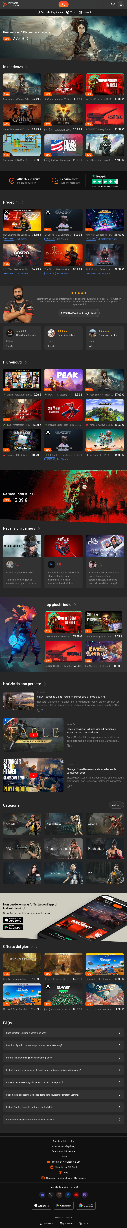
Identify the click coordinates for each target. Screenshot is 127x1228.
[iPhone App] (41, 1205)
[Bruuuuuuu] (51, 564)
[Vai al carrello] (113, 4)
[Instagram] (59, 1195)
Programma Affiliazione (63, 1151)
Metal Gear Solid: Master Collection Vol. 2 (68, 334)
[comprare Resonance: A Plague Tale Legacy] (63, 38)
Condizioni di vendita (63, 1141)
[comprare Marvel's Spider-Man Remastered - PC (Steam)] (63, 410)
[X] (51, 1195)
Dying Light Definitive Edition (27, 334)
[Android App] (64, 1205)
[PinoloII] (92, 333)
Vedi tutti (116, 805)
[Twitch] (85, 1195)
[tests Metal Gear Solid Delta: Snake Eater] (22, 546)
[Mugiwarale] (10, 333)
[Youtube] (76, 1195)
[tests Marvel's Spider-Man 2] (63, 546)
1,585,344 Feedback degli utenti (78, 313)
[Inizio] (11, 4)
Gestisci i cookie (63, 1217)
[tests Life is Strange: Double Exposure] (105, 546)
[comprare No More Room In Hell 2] (63, 496)
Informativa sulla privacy (64, 1146)
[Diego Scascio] (92, 564)
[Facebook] (68, 1195)
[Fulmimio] (51, 333)
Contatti (63, 1156)
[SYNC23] (10, 564)
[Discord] (42, 1195)
